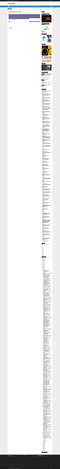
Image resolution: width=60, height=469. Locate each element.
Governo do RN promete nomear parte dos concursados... (47, 409)
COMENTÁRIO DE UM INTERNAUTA (46, 274)
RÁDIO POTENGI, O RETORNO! (46, 287)
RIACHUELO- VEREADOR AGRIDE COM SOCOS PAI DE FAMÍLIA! (47, 326)
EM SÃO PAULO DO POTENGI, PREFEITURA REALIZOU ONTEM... (46, 380)
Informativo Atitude (44, 114)
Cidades (16, 6)
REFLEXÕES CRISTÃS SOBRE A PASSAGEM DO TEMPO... (46, 271)
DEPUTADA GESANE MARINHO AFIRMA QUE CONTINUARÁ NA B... (47, 357)
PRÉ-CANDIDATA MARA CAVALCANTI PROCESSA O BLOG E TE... (46, 420)
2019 (42, 261)
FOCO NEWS (43, 180)
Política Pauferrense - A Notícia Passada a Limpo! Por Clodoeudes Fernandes (46, 107)
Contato (13, 0)
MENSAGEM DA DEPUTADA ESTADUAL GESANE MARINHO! (46, 299)
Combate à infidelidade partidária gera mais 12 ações (47, 373)
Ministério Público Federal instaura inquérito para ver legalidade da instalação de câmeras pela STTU (46, 232)
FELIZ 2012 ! (44, 272)
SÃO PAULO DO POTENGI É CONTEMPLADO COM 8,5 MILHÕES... (47, 313)
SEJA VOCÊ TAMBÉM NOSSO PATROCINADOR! (46, 338)
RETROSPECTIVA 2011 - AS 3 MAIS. (46, 286)
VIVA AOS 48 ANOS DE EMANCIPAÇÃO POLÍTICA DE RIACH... (47, 317)
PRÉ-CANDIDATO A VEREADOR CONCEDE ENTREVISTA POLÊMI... (47, 402)
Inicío (10, 6)
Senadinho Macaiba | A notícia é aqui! (46, 188)
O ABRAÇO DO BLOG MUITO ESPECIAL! (47, 288)
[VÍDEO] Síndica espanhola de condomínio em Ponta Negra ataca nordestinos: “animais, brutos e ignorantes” (46, 122)
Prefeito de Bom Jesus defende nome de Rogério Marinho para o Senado (46, 192)
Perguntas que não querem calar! (46, 431)
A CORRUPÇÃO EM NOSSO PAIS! (46, 422)
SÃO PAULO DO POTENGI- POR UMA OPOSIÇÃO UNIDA (46, 345)
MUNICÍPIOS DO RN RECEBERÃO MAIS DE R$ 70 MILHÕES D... (47, 425)
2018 (42, 262)
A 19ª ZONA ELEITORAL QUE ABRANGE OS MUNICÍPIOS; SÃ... (47, 367)
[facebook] (48, 0)
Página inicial (9, 0)
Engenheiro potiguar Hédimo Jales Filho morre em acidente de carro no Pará (46, 98)
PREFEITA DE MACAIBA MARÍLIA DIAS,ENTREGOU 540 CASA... (46, 383)
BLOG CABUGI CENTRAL (44, 204)
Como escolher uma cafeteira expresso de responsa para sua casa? (46, 165)
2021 (42, 259)
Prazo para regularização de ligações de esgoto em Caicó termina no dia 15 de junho (46, 146)
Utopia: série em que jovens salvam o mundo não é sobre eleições (46, 202)
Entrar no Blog (16, 0)
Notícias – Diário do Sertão (45, 93)
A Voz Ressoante (44, 212)
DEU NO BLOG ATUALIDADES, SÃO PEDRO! (47, 436)
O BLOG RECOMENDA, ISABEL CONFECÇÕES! (46, 331)
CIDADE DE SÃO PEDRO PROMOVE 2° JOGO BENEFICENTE (46, 391)
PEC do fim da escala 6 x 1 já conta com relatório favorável (46, 91)
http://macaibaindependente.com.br (13, 19)
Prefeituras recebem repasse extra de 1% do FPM (47, 393)
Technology (23, 6)
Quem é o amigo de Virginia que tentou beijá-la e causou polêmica (46, 115)
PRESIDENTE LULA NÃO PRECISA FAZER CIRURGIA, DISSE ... (47, 369)
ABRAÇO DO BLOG (45, 327)
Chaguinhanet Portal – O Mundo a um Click (46, 198)
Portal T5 (43, 148)
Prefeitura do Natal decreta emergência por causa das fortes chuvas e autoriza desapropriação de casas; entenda (46, 178)
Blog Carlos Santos (44, 90)
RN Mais (43, 224)
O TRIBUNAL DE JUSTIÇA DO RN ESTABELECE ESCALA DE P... (46, 342)
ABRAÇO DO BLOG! (46, 79)
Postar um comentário (11, 28)
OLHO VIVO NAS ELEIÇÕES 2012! (46, 371)
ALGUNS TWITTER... (45, 415)
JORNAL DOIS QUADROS (44, 186)
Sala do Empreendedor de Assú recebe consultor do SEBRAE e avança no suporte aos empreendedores (46, 159)
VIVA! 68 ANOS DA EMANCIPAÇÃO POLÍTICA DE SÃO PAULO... (46, 276)
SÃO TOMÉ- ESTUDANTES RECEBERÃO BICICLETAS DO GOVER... (47, 293)
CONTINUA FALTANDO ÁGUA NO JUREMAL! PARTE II (47, 387)
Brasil (30, 6)
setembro (44, 441)
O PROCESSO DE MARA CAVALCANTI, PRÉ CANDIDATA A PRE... (47, 414)
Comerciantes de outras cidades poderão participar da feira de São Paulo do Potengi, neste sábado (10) (46, 196)
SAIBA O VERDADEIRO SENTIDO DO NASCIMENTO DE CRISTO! (46, 295)
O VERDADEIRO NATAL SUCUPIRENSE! (47, 304)
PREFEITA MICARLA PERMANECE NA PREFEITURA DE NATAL (46, 350)
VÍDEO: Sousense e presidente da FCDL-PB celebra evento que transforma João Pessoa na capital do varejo (46, 95)
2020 (42, 260)
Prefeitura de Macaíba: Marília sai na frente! (47, 352)
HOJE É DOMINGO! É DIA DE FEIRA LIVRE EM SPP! (47, 328)
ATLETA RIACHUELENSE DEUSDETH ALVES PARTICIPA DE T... (47, 318)
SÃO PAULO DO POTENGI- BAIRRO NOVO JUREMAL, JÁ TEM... (47, 335)
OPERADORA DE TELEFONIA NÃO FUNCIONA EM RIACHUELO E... (46, 282)
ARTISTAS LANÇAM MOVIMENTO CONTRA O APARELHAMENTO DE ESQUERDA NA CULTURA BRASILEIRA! (46, 214)
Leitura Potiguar (44, 219)
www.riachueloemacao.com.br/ (45, 240)
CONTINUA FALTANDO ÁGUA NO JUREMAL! (47, 421)
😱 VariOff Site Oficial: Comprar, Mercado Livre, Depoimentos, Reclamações (45, 200)
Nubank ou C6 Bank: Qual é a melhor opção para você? (46, 156)
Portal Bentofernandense (45, 151)
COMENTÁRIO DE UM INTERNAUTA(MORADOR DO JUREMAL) (47, 388)
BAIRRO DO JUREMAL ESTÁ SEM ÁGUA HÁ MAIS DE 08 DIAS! (47, 412)
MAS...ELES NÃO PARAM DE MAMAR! (46, 405)
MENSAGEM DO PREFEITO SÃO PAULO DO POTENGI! (47, 301)
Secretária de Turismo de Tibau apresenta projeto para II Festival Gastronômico (45, 169)
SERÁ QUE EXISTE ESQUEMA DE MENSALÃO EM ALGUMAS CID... (46, 320)
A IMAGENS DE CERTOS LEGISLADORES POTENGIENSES (47, 310)
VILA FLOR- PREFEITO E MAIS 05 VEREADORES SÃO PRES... (46, 323)
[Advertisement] (24, 35)
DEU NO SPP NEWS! (45, 399)
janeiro (43, 449)
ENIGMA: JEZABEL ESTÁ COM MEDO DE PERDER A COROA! (47, 410)
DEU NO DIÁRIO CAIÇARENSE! (46, 279)
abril (43, 446)
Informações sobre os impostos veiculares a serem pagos (45, 162)
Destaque (43, 249)
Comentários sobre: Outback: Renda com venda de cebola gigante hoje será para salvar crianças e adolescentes (46, 238)
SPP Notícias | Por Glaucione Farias (46, 191)
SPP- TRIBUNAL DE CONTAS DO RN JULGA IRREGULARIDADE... (47, 417)
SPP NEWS (43, 132)
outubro (44, 440)
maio (43, 445)
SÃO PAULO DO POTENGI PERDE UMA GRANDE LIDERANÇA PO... (46, 324)
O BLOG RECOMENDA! (45, 344)
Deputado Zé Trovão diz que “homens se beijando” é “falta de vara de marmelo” (46, 143)
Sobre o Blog (11, 0)
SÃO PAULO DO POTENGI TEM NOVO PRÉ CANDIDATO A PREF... (47, 418)
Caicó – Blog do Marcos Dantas (45, 145)
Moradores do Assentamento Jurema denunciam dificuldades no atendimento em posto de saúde (46, 225)
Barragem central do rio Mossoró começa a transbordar (45, 228)
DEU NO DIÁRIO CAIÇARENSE (46, 364)
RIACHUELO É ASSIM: (45, 315)
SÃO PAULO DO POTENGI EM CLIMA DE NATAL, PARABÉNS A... (47, 426)
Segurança (36, 6)
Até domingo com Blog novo (45, 209)
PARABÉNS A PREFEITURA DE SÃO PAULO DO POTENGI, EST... (47, 355)
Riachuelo (13, 6)
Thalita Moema (43, 230)
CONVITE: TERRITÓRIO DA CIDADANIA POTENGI (47, 359)
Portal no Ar (43, 241)
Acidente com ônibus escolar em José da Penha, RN (46, 112)
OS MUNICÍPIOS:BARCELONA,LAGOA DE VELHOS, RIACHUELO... (47, 361)
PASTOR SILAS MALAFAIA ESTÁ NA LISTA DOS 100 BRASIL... (47, 377)
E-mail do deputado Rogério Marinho (47, 278)
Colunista (33, 6)
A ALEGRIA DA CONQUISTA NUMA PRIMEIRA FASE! (46, 363)
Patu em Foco (43, 102)
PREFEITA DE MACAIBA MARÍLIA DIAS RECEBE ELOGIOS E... (47, 365)
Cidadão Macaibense (44, 183)
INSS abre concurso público (46, 343)
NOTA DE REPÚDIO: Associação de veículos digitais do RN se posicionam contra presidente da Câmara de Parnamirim (46, 118)
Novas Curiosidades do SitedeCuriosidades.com (45, 164)
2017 (42, 263)
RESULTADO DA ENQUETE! (45, 334)
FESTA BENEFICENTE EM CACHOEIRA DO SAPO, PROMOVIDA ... (47, 281)
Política (42, 6)
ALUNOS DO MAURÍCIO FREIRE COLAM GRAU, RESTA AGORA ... (47, 302)
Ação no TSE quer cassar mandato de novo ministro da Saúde (46, 234)
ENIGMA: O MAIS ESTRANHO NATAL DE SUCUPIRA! (47, 306)
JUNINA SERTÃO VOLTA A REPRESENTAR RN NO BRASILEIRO (46, 140)
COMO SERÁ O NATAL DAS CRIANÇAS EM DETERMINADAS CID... (47, 397)
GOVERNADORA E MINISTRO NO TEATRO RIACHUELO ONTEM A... (47, 330)
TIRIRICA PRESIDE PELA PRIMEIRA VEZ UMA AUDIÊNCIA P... (47, 390)
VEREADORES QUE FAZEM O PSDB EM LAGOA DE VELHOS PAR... (47, 384)
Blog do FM (43, 177)
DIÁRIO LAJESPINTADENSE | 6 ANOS (46, 111)
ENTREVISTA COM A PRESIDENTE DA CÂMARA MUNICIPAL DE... (46, 309)
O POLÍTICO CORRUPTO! (45, 303)
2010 (42, 450)
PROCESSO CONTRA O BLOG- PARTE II (47, 403)
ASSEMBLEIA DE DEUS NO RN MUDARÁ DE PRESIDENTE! (47, 273)
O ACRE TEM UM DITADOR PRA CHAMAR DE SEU (46, 181)
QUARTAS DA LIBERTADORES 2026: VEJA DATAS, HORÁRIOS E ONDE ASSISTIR (46, 100)
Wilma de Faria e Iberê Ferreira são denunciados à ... (46, 433)
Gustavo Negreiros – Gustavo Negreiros (45, 208)
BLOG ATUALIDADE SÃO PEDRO (45, 139)
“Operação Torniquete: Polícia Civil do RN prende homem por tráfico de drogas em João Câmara (46, 153)
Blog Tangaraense (44, 161)
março (43, 447)
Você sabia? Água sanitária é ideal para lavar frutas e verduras (46, 149)
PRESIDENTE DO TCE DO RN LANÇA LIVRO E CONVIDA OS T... (47, 438)
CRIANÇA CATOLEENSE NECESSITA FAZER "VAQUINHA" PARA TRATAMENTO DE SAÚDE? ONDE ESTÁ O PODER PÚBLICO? (46, 137)
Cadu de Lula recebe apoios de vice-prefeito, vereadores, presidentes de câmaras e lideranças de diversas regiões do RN (46, 126)
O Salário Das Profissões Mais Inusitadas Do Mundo (45, 172)
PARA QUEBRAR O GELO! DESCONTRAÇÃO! (45, 423)
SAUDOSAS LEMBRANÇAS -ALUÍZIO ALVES (47, 429)
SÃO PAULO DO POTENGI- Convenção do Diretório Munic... (47, 379)
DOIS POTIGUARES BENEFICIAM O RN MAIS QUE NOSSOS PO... (46, 333)
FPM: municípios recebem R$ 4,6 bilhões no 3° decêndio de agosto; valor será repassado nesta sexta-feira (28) (46, 104)
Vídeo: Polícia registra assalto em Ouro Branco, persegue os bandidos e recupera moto (46, 217)
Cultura (27, 6)
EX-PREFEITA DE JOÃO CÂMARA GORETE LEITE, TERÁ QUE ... (47, 394)
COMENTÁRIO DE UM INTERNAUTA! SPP (47, 432)
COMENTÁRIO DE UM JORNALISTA (46, 381)
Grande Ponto (43, 236)
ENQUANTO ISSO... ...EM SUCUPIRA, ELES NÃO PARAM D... (47, 348)
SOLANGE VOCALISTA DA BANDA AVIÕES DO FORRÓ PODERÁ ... (47, 307)
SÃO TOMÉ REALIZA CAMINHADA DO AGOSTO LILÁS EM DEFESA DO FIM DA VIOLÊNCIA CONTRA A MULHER (46, 130)
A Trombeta (43, 142)
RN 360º (43, 167)
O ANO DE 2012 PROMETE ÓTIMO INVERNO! (46, 312)
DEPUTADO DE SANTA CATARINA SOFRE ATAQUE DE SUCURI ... (47, 374)
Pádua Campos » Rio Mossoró (45, 227)
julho (43, 443)
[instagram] (49, 0)
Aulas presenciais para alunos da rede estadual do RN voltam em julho (46, 189)
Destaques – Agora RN (44, 121)
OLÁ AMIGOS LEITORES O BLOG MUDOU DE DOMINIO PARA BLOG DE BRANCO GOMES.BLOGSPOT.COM (46, 206)
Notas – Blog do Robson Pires (45, 124)
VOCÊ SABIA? (44, 291)
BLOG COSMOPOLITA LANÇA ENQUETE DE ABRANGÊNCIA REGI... (47, 290)
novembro (44, 439)
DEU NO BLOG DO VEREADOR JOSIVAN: (47, 407)
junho (43, 444)
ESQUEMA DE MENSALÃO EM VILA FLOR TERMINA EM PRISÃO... (47, 321)
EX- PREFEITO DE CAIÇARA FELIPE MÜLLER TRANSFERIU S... (46, 339)
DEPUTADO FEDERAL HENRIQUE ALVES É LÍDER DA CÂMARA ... (47, 400)
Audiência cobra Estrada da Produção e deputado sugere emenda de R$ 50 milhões (46, 175)
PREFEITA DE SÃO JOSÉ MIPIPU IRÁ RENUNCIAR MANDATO (46, 406)
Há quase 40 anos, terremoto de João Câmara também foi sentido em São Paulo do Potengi (46, 134)
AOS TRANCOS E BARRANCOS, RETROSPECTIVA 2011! (46, 277)
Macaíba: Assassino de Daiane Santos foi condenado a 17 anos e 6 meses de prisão (46, 184)
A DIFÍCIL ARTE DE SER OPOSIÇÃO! (46, 434)
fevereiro (44, 448)
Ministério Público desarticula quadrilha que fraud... (46, 353)
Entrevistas (20, 6)
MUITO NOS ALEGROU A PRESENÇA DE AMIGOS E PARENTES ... (47, 376)
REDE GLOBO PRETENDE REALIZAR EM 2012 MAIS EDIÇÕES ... (47, 284)
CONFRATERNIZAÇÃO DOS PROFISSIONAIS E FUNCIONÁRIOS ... (47, 370)
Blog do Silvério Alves (44, 194)
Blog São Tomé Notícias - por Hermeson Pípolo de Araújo (45, 129)
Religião (39, 6)
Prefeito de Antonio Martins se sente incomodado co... (47, 428)
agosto (43, 442)
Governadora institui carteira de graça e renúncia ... (47, 297)
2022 (42, 258)
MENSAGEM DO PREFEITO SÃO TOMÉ (46, 285)
